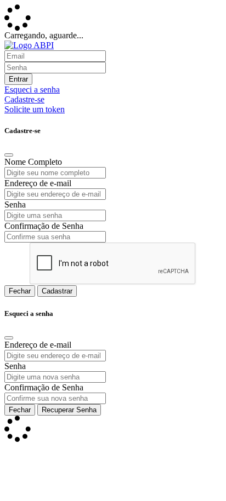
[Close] (8, 155)
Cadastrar (57, 291)
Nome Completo (33, 161)
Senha (15, 204)
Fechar (20, 291)
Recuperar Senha (69, 410)
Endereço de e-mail (37, 183)
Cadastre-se (24, 99)
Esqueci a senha (32, 89)
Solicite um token (34, 109)
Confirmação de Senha (43, 226)
